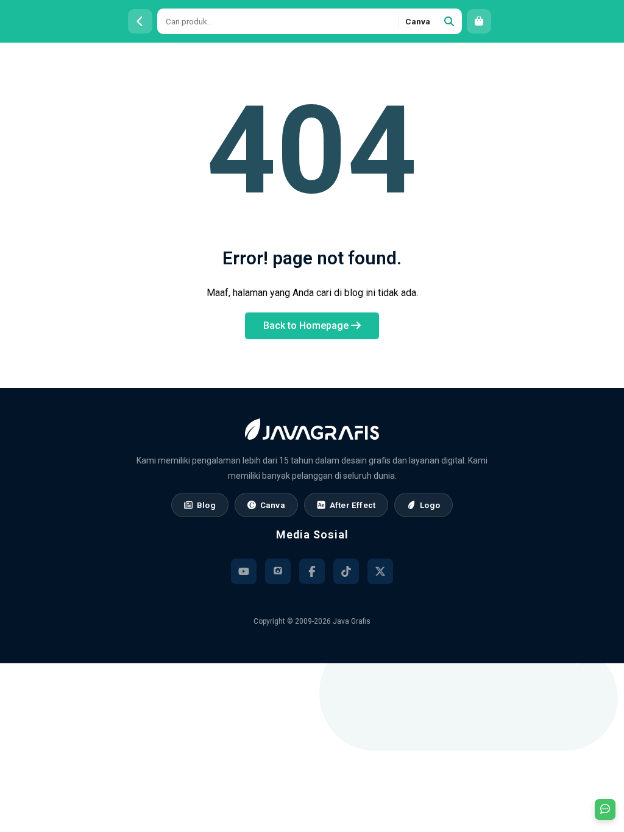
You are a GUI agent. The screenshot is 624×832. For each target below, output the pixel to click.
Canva (417, 21)
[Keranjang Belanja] (479, 21)
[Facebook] (312, 571)
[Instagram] (278, 571)
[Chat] (605, 809)
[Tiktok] (346, 571)
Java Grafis (351, 621)
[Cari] (449, 21)
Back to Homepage (307, 325)
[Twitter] (380, 571)
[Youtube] (244, 571)
